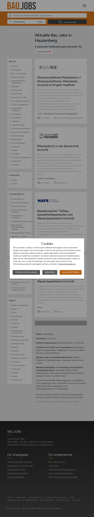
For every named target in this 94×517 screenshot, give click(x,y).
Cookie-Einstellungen (26, 272)
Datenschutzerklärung (66, 264)
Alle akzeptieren (70, 272)
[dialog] (47, 258)
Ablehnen (49, 272)
